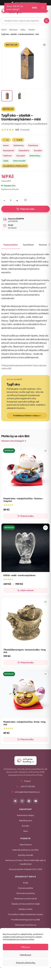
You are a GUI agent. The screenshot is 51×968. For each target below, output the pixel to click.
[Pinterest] (29, 801)
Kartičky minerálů (25, 855)
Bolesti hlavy (35, 155)
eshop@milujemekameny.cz (27, 2)
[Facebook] (15, 801)
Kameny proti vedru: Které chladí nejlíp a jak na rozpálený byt (25, 862)
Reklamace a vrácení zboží (25, 898)
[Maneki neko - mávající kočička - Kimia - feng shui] (25, 694)
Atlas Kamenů (26, 844)
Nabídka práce (25, 820)
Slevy (25, 831)
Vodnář (18, 140)
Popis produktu (11, 244)
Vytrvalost (20, 155)
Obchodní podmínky (25, 893)
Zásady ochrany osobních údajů (25, 904)
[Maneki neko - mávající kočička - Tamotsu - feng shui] (25, 471)
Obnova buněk (19, 161)
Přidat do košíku (27, 209)
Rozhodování (8, 150)
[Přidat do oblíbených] (44, 45)
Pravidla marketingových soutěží (25, 919)
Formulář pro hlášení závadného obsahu (25, 914)
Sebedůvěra (24, 150)
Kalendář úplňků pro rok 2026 (25, 850)
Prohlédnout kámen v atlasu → (27, 415)
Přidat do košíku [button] (27, 516)
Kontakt (25, 826)
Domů (3, 29)
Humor (6, 145)
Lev (6, 140)
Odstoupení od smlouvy (25, 925)
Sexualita (38, 150)
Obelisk (31, 29)
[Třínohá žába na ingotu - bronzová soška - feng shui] (25, 622)
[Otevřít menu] (47, 11)
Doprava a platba (25, 888)
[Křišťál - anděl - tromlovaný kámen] (25, 548)
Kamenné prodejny (25, 815)
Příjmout (25, 947)
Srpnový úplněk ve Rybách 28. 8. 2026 (25, 869)
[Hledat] (46, 20)
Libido (5, 161)
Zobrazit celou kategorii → (13, 440)
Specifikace (28, 244)
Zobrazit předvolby (25, 962)
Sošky (22, 29)
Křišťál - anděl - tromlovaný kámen (19, 575)
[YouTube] (35, 801)
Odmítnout (25, 954)
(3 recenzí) (24, 129)
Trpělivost (7, 155)
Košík (25, 883)
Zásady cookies (25, 909)
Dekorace (13, 29)
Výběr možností (27, 590)
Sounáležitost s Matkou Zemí (15, 166)
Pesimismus (33, 145)
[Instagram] (22, 801)
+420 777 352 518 (27, 786)
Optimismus (18, 145)
